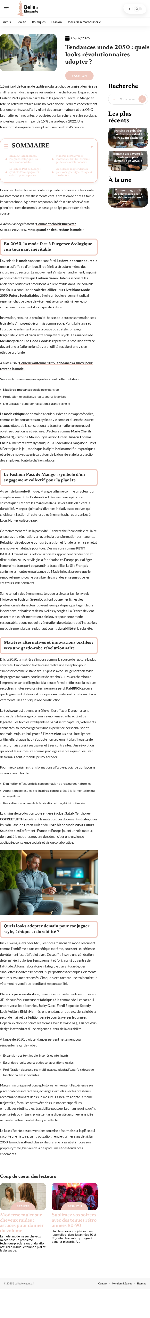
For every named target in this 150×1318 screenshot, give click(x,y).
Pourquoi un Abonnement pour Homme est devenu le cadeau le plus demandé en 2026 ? (128, 153)
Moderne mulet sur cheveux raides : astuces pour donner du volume (22, 1223)
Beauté (23, 1206)
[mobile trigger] (7, 9)
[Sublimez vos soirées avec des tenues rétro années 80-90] (75, 1196)
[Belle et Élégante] (28, 9)
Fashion (79, 75)
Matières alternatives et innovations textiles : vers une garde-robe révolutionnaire (73, 159)
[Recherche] (129, 8)
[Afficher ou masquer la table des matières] (72, 146)
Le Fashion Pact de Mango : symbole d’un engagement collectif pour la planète (25, 172)
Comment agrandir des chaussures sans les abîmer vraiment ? (128, 194)
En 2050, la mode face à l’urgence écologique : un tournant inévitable (23, 159)
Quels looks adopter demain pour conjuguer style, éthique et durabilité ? (74, 172)
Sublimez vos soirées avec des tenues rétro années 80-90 (74, 1220)
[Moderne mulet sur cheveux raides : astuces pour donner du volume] (23, 1196)
